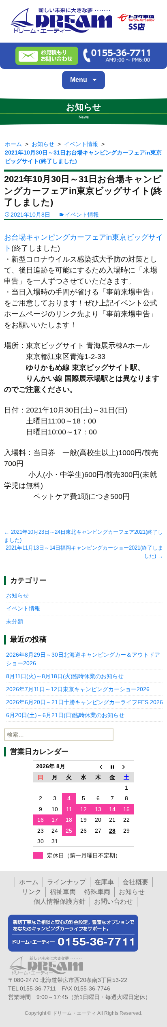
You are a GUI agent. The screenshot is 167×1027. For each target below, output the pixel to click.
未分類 (14, 621)
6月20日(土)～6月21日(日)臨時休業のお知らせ (65, 715)
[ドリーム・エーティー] (83, 19)
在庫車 (104, 882)
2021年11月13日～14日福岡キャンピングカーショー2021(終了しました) (84, 552)
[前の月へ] (98, 766)
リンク (31, 891)
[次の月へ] (127, 766)
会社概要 (135, 882)
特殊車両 (97, 891)
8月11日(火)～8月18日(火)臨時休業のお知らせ (65, 676)
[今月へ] (112, 766)
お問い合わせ (113, 901)
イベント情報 (82, 214)
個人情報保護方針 (60, 901)
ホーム (29, 882)
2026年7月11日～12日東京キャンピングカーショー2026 (78, 689)
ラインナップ (66, 882)
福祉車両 (63, 891)
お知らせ (17, 595)
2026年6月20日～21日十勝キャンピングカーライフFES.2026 (84, 702)
